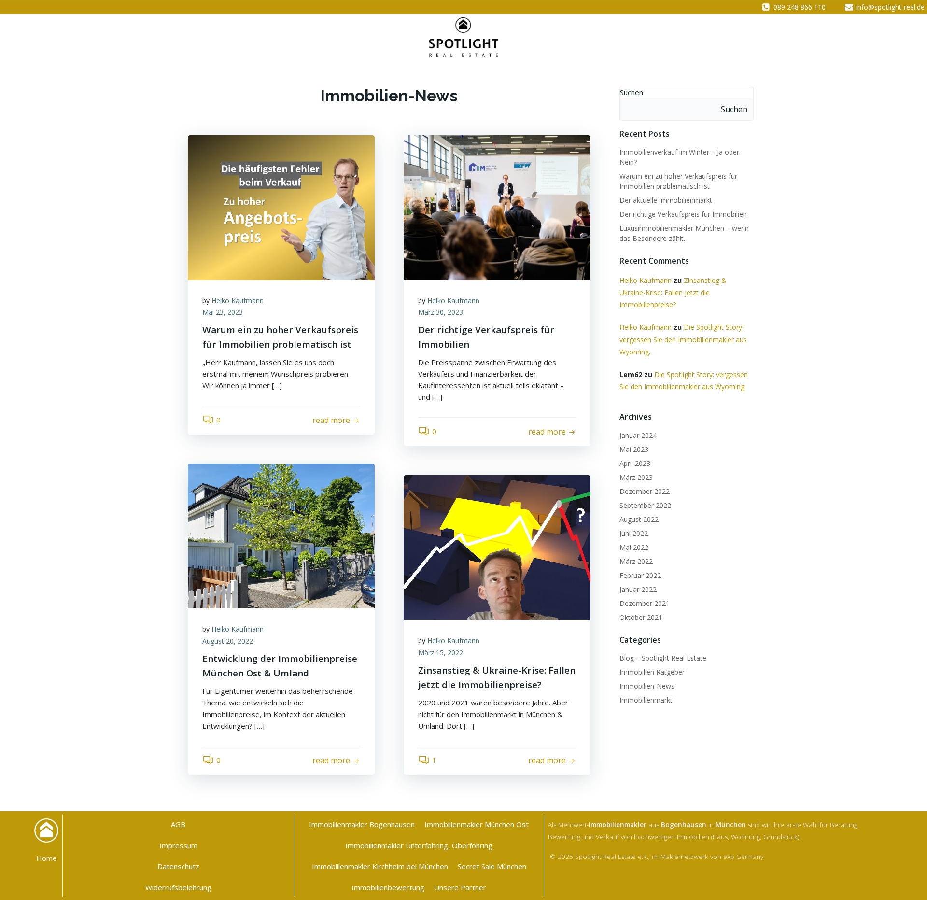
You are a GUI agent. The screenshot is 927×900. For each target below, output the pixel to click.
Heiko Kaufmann (237, 300)
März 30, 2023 (440, 312)
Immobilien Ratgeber (652, 671)
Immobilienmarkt (646, 699)
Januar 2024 (638, 435)
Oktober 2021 (640, 617)
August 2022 (639, 519)
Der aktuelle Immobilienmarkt (665, 200)
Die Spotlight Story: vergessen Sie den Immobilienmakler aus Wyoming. (683, 339)
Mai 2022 (633, 547)
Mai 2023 (633, 449)
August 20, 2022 (227, 641)
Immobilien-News (646, 685)
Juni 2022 (633, 533)
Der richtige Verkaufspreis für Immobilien (683, 214)
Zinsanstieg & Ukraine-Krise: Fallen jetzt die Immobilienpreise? (673, 292)
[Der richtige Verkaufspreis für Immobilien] (497, 206)
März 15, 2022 (440, 652)
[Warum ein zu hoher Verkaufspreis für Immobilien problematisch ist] (281, 206)
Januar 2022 (638, 589)
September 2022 (645, 505)
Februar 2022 (640, 575)
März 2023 (636, 477)
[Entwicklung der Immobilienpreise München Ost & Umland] (281, 535)
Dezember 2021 (644, 603)
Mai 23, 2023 (222, 312)
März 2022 (636, 561)
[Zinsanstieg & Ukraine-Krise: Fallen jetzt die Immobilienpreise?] (497, 546)
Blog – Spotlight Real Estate (662, 657)
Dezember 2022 (644, 491)
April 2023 (634, 463)
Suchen (631, 92)
